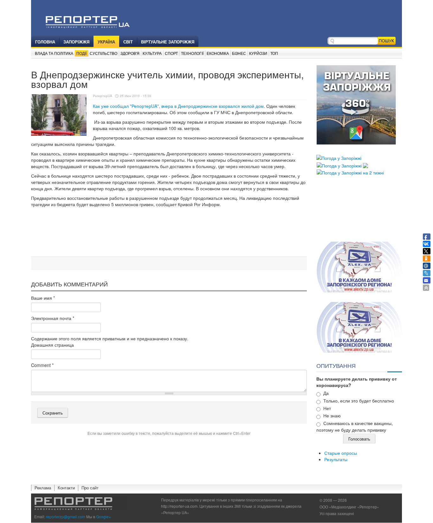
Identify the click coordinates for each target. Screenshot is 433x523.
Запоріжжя (76, 42)
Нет (327, 408)
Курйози (258, 53)
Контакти (66, 488)
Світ (128, 42)
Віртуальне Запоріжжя (167, 42)
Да (326, 393)
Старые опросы (340, 453)
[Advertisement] (169, 237)
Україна (106, 42)
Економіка (218, 53)
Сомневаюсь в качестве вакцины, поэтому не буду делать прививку (354, 426)
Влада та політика (54, 53)
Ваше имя (43, 298)
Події (81, 53)
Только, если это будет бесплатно (358, 400)
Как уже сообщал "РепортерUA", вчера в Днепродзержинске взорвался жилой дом (178, 106)
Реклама (43, 488)
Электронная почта (52, 318)
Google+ (103, 516)
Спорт (171, 53)
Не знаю (332, 415)
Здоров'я (129, 53)
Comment (42, 365)
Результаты (335, 459)
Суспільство (103, 53)
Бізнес (239, 53)
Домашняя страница (52, 345)
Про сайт (90, 488)
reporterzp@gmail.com (65, 516)
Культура (152, 53)
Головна (45, 42)
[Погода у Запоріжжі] (338, 157)
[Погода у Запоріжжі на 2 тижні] (350, 172)
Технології (192, 53)
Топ (274, 53)
